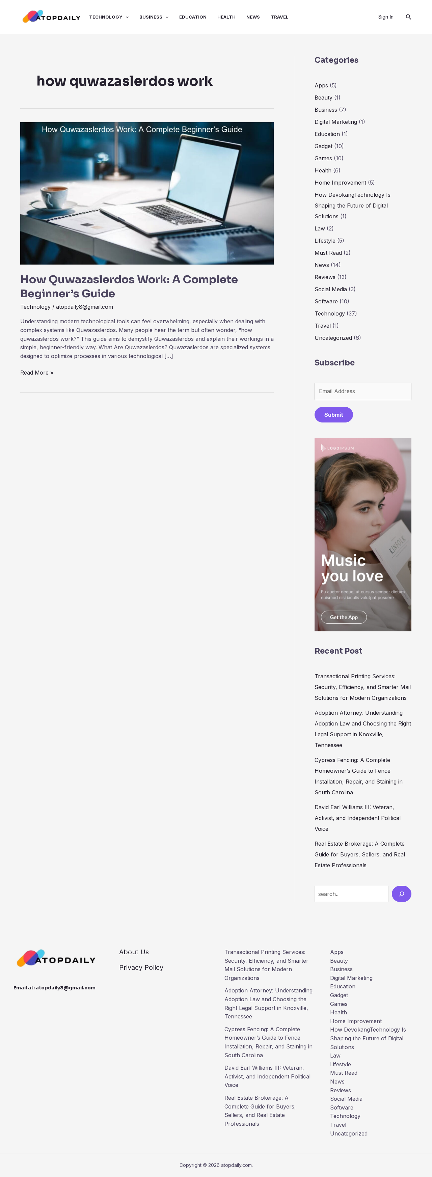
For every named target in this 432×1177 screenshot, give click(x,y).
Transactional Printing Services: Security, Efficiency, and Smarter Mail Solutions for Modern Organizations (363, 687)
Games (323, 158)
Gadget (323, 146)
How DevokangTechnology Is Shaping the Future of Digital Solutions (352, 205)
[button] (126, 17)
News (253, 17)
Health (226, 17)
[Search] (401, 894)
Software (326, 301)
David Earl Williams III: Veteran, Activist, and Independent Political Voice (358, 818)
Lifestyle (325, 240)
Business (150, 17)
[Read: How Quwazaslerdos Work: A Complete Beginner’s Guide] (147, 193)
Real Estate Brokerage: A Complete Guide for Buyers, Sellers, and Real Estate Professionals (360, 854)
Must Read (328, 252)
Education (193, 17)
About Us (134, 952)
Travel (280, 17)
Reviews (325, 277)
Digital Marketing (336, 121)
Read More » (36, 373)
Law (320, 228)
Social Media (331, 289)
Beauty (323, 97)
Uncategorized (333, 337)
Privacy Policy (141, 967)
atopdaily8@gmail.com (66, 988)
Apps (321, 85)
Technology (106, 17)
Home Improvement (340, 182)
